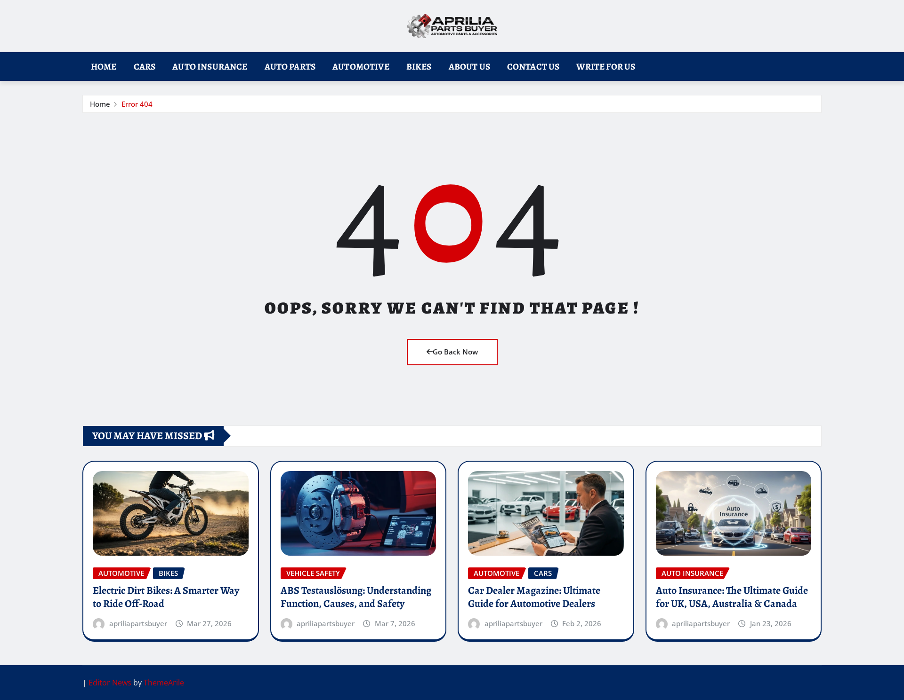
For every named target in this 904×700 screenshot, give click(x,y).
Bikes (419, 66)
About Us (469, 66)
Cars (145, 66)
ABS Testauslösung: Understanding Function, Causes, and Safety (356, 597)
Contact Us (533, 66)
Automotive (360, 66)
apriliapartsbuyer (138, 623)
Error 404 (137, 104)
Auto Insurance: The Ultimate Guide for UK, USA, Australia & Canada (732, 597)
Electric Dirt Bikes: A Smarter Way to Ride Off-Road (166, 597)
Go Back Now (455, 351)
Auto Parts (290, 66)
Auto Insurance (209, 66)
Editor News (110, 682)
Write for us (605, 66)
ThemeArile (164, 682)
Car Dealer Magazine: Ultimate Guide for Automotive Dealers (534, 597)
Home (104, 66)
